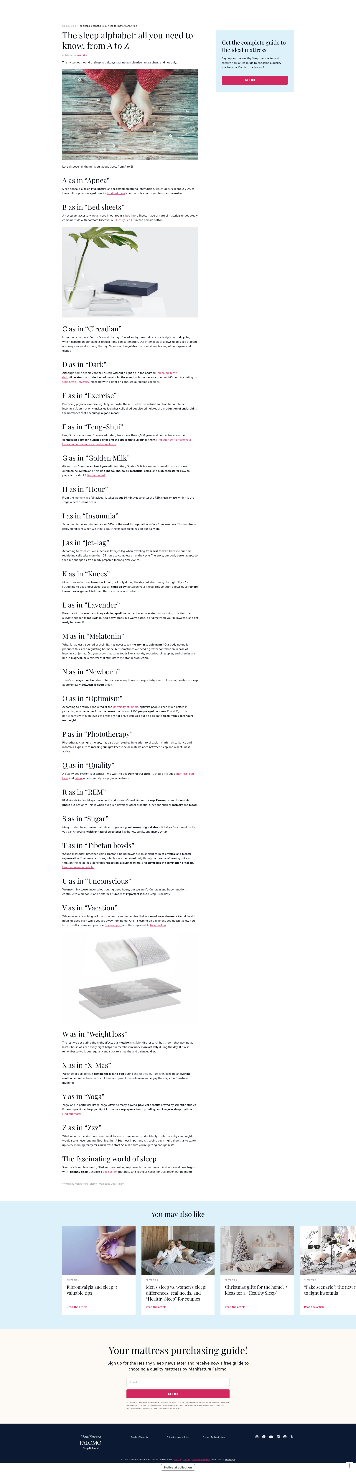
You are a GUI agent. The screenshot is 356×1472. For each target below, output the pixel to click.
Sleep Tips (81, 55)
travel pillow (158, 925)
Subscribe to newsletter (178, 1437)
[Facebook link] (264, 1436)
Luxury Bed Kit (125, 220)
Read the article (77, 1307)
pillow (79, 778)
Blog (73, 26)
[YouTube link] (271, 1436)
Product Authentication (214, 1437)
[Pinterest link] (285, 1436)
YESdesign (230, 1460)
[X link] (292, 1436)
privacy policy (177, 1402)
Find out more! (71, 1114)
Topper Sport (113, 925)
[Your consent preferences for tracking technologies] (349, 1465)
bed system (110, 1172)
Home (65, 26)
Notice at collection (178, 1467)
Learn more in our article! (78, 867)
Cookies (186, 1460)
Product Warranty (139, 1437)
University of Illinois (125, 707)
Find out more (116, 193)
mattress (181, 774)
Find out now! (96, 475)
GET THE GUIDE (255, 80)
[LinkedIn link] (278, 1436)
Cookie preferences (201, 1460)
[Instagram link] (257, 1436)
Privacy (177, 1460)
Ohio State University (75, 382)
